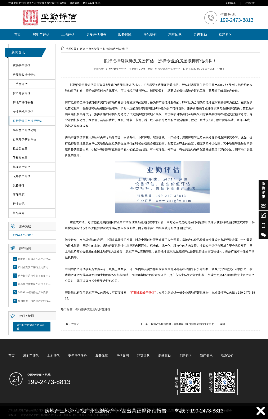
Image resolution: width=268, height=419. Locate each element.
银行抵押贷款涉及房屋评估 (31, 327)
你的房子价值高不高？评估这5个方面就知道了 (44, 258)
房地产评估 (41, 34)
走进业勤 (200, 34)
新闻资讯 (231, 3)
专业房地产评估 (23, 111)
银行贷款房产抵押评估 (27, 120)
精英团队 (175, 34)
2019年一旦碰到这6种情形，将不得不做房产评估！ (47, 292)
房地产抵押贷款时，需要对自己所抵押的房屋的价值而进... (183, 324)
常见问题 (18, 213)
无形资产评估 (21, 176)
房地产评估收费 (23, 102)
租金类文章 (20, 148)
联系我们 (250, 3)
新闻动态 (18, 194)
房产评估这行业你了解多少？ (34, 275)
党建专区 (225, 34)
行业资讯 (18, 203)
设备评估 (18, 185)
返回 (222, 324)
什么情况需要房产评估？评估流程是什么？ (42, 283)
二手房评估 (20, 84)
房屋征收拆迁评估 (24, 74)
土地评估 (68, 34)
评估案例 (150, 34)
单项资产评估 (21, 167)
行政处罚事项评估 (24, 139)
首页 (17, 34)
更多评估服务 (96, 34)
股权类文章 (20, 157)
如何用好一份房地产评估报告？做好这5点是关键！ (46, 300)
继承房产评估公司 (24, 130)
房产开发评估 (21, 93)
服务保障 (124, 34)
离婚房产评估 (21, 65)
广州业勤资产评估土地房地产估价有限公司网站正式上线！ (50, 267)
